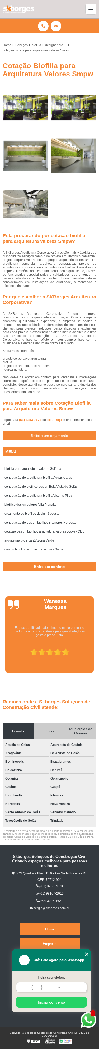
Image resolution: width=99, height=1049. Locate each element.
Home (49, 929)
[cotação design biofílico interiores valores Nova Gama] (25, 155)
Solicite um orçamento (49, 435)
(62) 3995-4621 (51, 901)
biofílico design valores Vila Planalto (30, 504)
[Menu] (90, 9)
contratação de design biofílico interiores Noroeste (40, 522)
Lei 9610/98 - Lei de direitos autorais (27, 839)
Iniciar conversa (51, 1002)
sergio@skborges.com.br (51, 908)
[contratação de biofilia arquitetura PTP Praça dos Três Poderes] (74, 107)
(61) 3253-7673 (30, 420)
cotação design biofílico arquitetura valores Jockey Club (44, 531)
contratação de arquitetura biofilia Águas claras (38, 478)
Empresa (49, 944)
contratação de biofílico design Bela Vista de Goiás (40, 487)
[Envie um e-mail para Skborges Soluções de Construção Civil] (56, 26)
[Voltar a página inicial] (18, 9)
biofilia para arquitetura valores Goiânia (32, 469)
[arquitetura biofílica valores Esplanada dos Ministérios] (25, 204)
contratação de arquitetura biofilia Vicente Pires (38, 495)
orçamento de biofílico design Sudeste (31, 513)
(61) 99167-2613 (51, 893)
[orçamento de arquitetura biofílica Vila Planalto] (74, 155)
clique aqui (55, 420)
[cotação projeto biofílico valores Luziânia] (25, 107)
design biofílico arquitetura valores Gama (33, 549)
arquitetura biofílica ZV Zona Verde (29, 540)
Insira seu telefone (51, 977)
